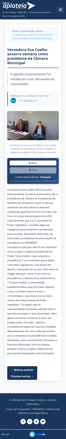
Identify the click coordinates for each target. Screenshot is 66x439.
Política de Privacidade (18, 409)
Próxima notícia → (22, 376)
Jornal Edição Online (31, 31)
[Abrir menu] (60, 10)
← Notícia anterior (22, 370)
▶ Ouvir (33, 163)
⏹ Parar (33, 170)
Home (15, 31)
